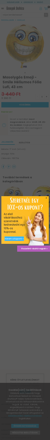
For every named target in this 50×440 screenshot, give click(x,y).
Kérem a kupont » (14, 238)
